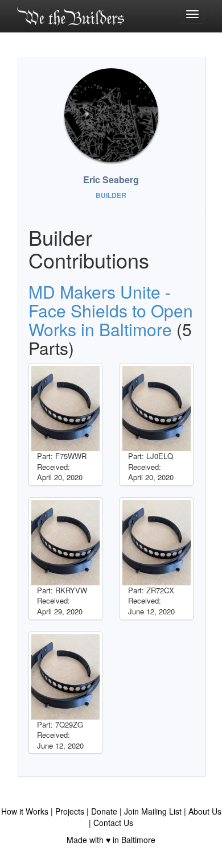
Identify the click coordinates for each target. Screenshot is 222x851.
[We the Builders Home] (71, 16)
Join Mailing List (153, 811)
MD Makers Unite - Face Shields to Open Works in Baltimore (110, 310)
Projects (69, 811)
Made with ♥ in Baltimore (111, 839)
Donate (104, 811)
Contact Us (113, 822)
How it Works (24, 811)
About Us (204, 811)
